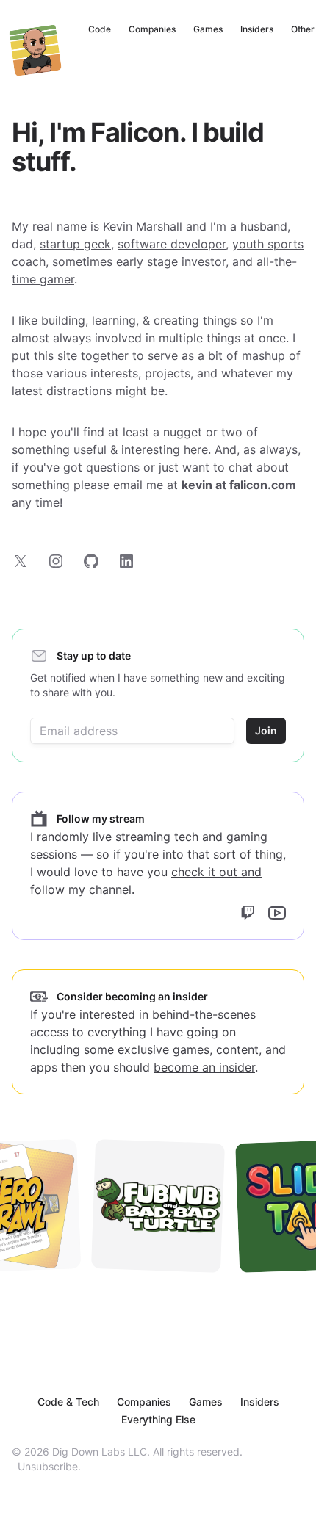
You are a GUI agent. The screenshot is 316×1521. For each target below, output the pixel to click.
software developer (172, 243)
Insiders (256, 29)
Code (99, 29)
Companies (152, 29)
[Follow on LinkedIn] (126, 561)
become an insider (204, 1067)
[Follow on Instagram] (56, 561)
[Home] (35, 49)
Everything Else (158, 1419)
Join (266, 730)
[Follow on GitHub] (91, 561)
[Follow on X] (20, 561)
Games (208, 29)
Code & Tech (68, 1401)
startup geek (75, 243)
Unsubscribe (48, 1466)
